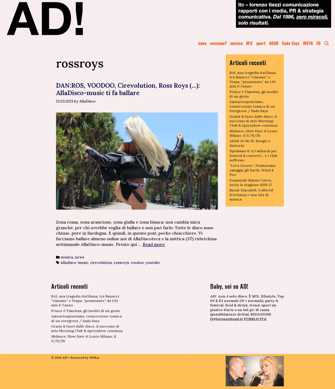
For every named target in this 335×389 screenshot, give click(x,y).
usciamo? (218, 43)
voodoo (137, 262)
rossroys (121, 262)
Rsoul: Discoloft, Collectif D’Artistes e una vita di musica (251, 194)
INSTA (308, 43)
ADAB (273, 43)
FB (318, 43)
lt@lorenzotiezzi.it (226, 319)
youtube (152, 262)
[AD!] (59, 18)
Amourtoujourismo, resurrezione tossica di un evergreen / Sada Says (252, 106)
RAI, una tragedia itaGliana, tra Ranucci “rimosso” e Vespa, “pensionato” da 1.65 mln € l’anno (253, 79)
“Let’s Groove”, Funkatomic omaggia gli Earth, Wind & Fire (253, 170)
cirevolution (101, 262)
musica (236, 43)
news (202, 43)
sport (261, 43)
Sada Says (291, 43)
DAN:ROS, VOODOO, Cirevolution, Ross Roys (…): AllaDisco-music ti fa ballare (128, 89)
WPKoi (94, 358)
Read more (154, 244)
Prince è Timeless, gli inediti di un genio (85, 311)
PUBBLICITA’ (255, 319)
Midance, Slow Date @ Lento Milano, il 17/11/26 (254, 133)
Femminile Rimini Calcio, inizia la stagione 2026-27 (251, 182)
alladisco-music (74, 262)
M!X (249, 43)
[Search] (326, 43)
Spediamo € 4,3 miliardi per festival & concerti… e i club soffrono (253, 155)
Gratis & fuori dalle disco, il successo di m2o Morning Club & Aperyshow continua (253, 121)
